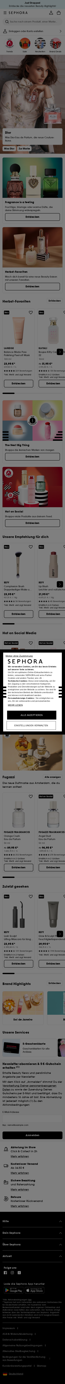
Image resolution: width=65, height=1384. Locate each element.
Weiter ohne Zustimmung (19, 656)
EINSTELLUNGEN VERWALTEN (31, 725)
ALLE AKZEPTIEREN (32, 715)
